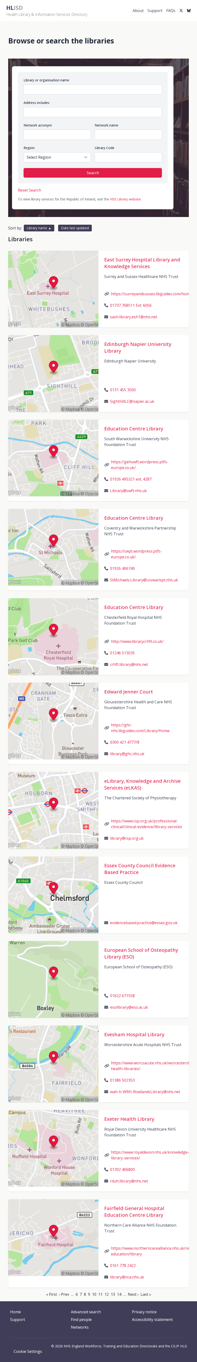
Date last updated (75, 228)
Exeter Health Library (129, 1119)
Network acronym (38, 125)
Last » (146, 1294)
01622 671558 (122, 995)
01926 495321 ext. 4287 (131, 479)
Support (155, 10)
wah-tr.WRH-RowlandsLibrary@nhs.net (145, 1091)
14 (119, 1294)
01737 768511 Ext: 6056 (131, 305)
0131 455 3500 (123, 389)
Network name (106, 125)
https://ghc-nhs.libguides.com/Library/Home (140, 727)
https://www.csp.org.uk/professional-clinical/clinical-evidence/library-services (146, 823)
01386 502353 (122, 1080)
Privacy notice (144, 1311)
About (138, 10)
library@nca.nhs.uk (127, 1277)
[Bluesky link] (189, 10)
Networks (80, 1327)
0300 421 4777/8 (124, 742)
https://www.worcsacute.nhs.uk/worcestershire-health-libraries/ (154, 1065)
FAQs (170, 10)
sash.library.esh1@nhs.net (133, 316)
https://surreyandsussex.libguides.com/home (151, 293)
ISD (14, 8)
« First (51, 1294)
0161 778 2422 (123, 1265)
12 (107, 1294)
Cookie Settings (28, 1351)
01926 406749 (122, 568)
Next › (133, 1294)
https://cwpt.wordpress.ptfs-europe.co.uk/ (136, 554)
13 (113, 1294)
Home (15, 1311)
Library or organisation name (46, 80)
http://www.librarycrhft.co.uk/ (137, 641)
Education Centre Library (133, 428)
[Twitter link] (181, 10)
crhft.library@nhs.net (129, 664)
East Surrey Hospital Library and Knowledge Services (142, 263)
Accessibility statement (152, 1319)
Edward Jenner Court (128, 691)
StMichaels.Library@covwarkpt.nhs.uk (144, 580)
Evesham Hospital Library (134, 1034)
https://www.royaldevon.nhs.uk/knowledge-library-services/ (150, 1155)
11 (100, 1294)
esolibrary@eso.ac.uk (129, 1007)
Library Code (104, 147)
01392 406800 (122, 1169)
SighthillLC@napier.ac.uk (132, 401)
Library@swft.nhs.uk (128, 490)
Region (29, 147)
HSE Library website (125, 199)
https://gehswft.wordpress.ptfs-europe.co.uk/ (139, 464)
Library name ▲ (39, 228)
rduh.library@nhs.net (129, 1181)
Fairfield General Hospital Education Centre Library (134, 1211)
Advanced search (86, 1311)
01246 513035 (122, 653)
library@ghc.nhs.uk (127, 753)
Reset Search (29, 190)
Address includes (36, 102)
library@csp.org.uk (127, 838)
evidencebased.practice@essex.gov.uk (144, 922)
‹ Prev (64, 1294)
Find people (81, 1319)
